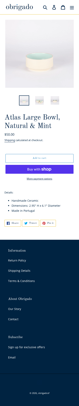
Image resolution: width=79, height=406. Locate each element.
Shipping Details (19, 271)
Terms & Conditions (21, 281)
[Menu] (71, 7)
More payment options (39, 178)
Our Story (14, 309)
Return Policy (17, 260)
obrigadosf (43, 393)
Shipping (9, 140)
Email (12, 357)
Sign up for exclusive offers (26, 347)
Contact (13, 319)
